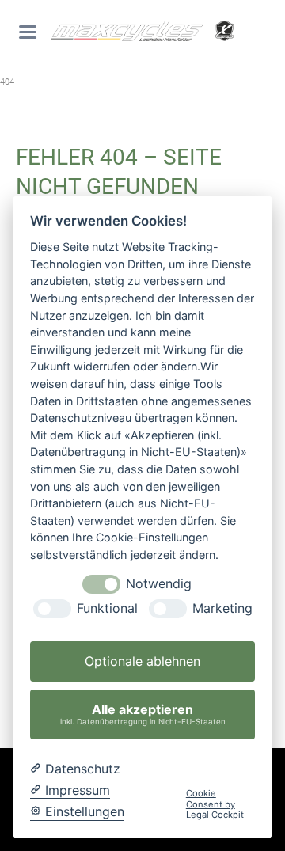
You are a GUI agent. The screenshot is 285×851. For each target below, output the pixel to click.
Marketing (222, 608)
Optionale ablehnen (142, 661)
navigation (27, 32)
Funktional (107, 608)
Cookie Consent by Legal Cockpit (215, 804)
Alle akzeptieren (143, 713)
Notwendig (159, 583)
